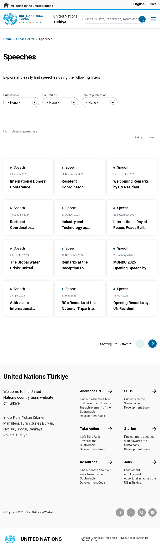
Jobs (128, 462)
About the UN (90, 391)
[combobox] (21, 102)
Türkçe (152, 4)
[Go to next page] (152, 343)
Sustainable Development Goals (16, 95)
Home (7, 39)
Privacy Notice (127, 537)
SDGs (128, 391)
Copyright (97, 537)
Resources (88, 462)
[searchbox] (21, 102)
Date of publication (94, 95)
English (139, 4)
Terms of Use (89, 540)
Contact (85, 537)
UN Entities (49, 95)
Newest (152, 137)
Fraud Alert (111, 537)
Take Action (89, 429)
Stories (130, 429)
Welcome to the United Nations (31, 6)
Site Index (143, 537)
